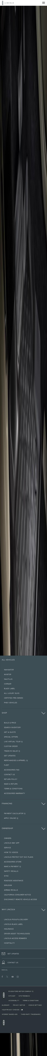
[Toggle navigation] (43, 3)
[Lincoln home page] (4, 996)
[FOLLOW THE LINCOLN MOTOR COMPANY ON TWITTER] (7, 976)
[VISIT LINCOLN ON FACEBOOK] (2, 976)
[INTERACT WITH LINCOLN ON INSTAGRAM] (17, 976)
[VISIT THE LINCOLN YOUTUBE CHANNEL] (12, 976)
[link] (21, 991)
